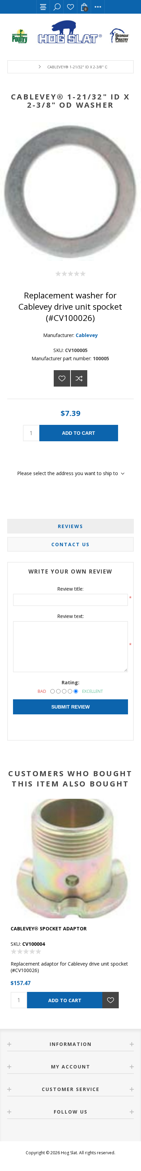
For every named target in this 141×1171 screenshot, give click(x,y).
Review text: (70, 616)
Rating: (70, 682)
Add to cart (78, 433)
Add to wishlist (62, 378)
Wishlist (70, 7)
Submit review (70, 707)
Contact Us (70, 544)
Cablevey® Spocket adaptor (49, 928)
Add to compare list (79, 378)
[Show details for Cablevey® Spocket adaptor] (70, 858)
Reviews (70, 526)
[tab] (70, 526)
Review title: (70, 589)
